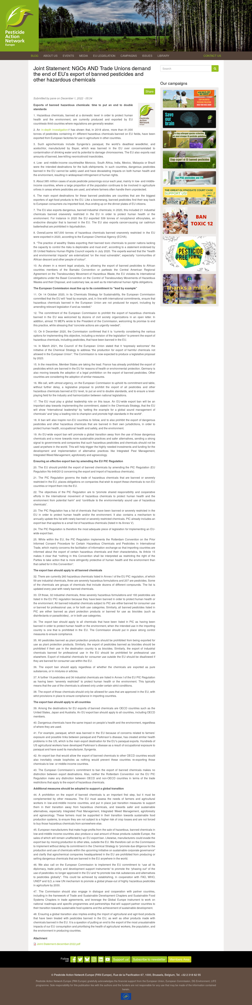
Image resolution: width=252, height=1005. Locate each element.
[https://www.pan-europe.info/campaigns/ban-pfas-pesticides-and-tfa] (189, 178)
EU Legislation (104, 56)
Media (83, 56)
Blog (34, 56)
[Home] (19, 25)
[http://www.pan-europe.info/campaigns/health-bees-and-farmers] (189, 99)
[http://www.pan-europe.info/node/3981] (189, 139)
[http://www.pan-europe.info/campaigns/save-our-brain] (189, 119)
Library (163, 56)
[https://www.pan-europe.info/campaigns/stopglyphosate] (189, 196)
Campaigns (129, 56)
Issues (147, 56)
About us (50, 56)
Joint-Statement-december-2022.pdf (58, 944)
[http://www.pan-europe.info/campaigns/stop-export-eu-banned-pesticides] (189, 159)
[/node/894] (189, 289)
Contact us (212, 56)
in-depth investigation (55, 130)
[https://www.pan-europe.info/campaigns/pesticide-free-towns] (189, 253)
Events (68, 56)
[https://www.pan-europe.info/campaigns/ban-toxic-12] (189, 220)
